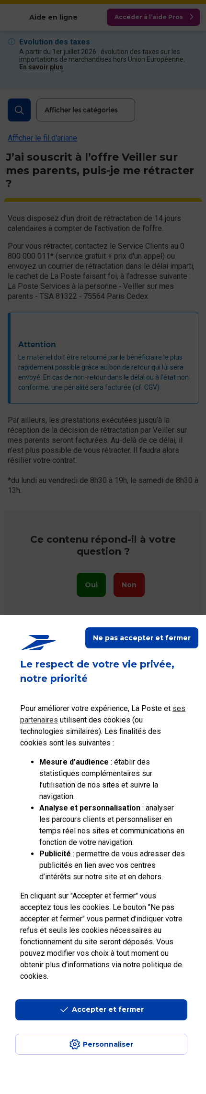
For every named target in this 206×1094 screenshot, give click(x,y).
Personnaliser (108, 1044)
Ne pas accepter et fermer (142, 638)
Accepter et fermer (108, 1009)
